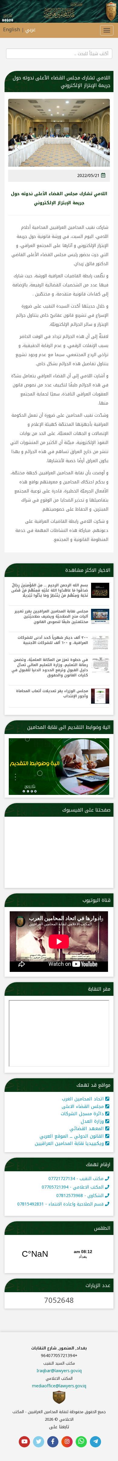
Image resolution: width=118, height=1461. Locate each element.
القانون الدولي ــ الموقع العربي (72, 1136)
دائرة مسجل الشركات (83, 1113)
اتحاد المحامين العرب (83, 1099)
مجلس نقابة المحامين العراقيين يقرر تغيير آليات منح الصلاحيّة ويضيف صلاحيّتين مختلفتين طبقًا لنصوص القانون (51, 616)
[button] (100, 152)
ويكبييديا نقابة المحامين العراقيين (70, 1143)
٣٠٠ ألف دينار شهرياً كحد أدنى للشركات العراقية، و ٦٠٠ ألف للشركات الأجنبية (53, 640)
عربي (30, 29)
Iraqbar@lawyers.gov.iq (59, 1371)
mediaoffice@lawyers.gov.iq (59, 1386)
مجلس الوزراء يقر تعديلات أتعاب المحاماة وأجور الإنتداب (52, 694)
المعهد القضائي (87, 1128)
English (11, 29)
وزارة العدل (93, 1121)
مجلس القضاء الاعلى (83, 1106)
